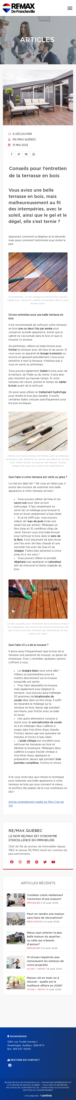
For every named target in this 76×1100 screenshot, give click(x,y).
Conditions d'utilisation (55, 1088)
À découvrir (22, 134)
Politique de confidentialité (22, 1088)
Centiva (46, 1095)
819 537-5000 (22, 1049)
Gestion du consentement (38, 1090)
